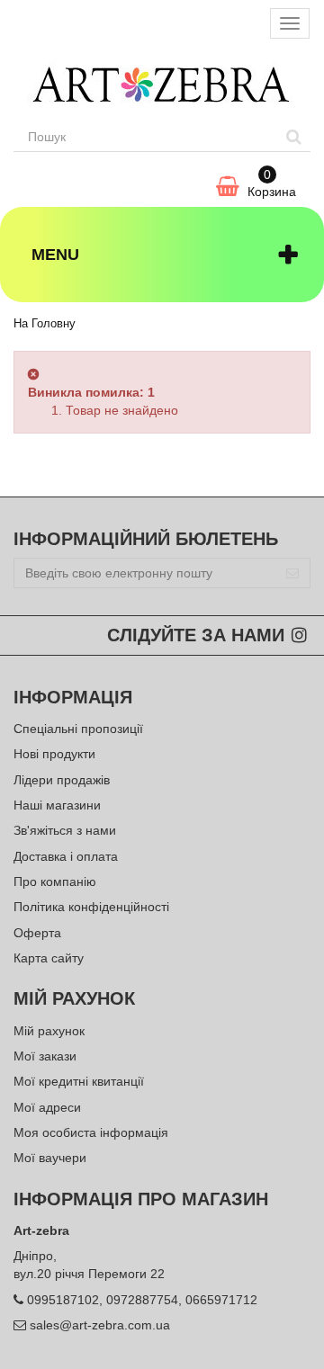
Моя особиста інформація (91, 1132)
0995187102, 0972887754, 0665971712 (142, 1300)
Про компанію (55, 881)
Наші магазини (57, 805)
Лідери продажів (62, 780)
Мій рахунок (49, 1031)
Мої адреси (47, 1107)
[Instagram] (299, 637)
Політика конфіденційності (91, 906)
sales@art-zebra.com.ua (100, 1325)
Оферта (37, 933)
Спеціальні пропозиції (78, 728)
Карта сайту (49, 958)
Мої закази (45, 1056)
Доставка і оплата (66, 856)
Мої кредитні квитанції (79, 1081)
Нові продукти (54, 754)
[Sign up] (292, 573)
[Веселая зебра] (162, 84)
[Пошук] (293, 136)
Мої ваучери (50, 1157)
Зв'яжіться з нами (65, 830)
